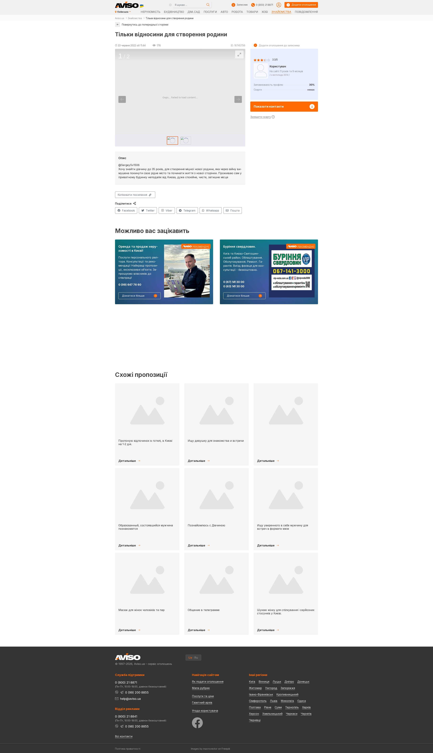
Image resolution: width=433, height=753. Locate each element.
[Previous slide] (122, 99)
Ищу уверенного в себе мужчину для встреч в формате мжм (282, 527)
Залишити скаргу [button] (260, 116)
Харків (306, 707)
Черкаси (291, 713)
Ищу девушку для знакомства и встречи (216, 440)
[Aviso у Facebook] (214, 722)
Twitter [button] (150, 210)
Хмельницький (272, 713)
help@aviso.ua (130, 698)
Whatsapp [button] (212, 210)
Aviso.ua (119, 18)
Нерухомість (150, 11)
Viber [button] (169, 210)
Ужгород (271, 688)
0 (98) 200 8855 (137, 726)
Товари (252, 11)
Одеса (301, 700)
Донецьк (303, 681)
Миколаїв (287, 700)
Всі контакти (123, 736)
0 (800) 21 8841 (126, 716)
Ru (196, 657)
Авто (224, 11)
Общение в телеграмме (204, 610)
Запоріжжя (288, 688)
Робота (237, 11)
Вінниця (264, 681)
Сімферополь (258, 700)
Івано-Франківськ (261, 694)
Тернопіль (292, 707)
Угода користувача (205, 710)
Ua (190, 657)
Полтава (255, 707)
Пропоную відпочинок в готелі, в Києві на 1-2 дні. (145, 442)
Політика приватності (127, 748)
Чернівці (254, 720)
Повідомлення (306, 11)
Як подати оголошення (207, 681)
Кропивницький (287, 694)
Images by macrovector (204, 748)
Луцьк (277, 681)
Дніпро (289, 681)
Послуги (210, 11)
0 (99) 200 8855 (137, 692)
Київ (252, 681)
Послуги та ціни (203, 695)
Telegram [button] (189, 210)
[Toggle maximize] (239, 54)
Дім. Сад (194, 11)
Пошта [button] (235, 210)
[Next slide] (238, 99)
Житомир (255, 688)
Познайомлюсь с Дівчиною (206, 525)
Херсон (254, 713)
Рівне (267, 707)
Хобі (265, 11)
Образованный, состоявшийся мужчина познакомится (145, 527)
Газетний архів (202, 702)
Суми (278, 707)
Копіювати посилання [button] (132, 194)
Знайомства (281, 11)
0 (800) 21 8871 (264, 4)
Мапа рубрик (201, 688)
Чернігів (306, 713)
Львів (273, 700)
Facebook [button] (128, 210)
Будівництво (174, 11)
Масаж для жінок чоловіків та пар (141, 610)
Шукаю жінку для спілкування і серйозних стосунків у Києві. (285, 611)
